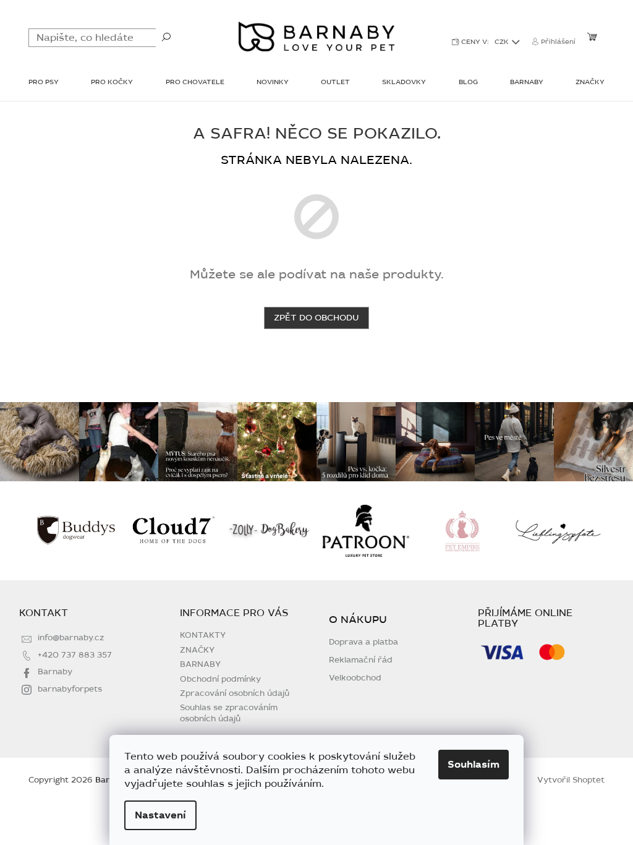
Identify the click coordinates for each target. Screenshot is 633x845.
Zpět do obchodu (316, 318)
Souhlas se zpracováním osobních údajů (229, 713)
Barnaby (55, 671)
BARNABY (200, 664)
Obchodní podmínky (220, 679)
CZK (503, 41)
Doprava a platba (363, 642)
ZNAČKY (197, 650)
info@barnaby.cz (71, 637)
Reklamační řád (361, 660)
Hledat (166, 36)
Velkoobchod (355, 678)
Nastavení (160, 815)
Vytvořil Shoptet (571, 780)
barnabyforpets (70, 689)
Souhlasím (473, 764)
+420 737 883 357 (75, 655)
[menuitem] (43, 83)
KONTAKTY (203, 635)
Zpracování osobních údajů (234, 693)
